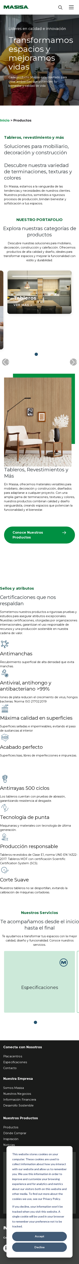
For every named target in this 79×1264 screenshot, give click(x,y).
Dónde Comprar (14, 1133)
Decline (39, 1247)
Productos (10, 1127)
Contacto (10, 1068)
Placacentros (12, 1056)
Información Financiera (19, 1099)
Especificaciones (39, 987)
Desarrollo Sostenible (18, 1105)
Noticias (9, 1145)
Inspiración (11, 1139)
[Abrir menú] (71, 7)
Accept (39, 1236)
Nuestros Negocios (17, 1094)
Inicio (5, 120)
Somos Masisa (13, 1088)
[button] (36, 354)
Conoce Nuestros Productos (28, 535)
